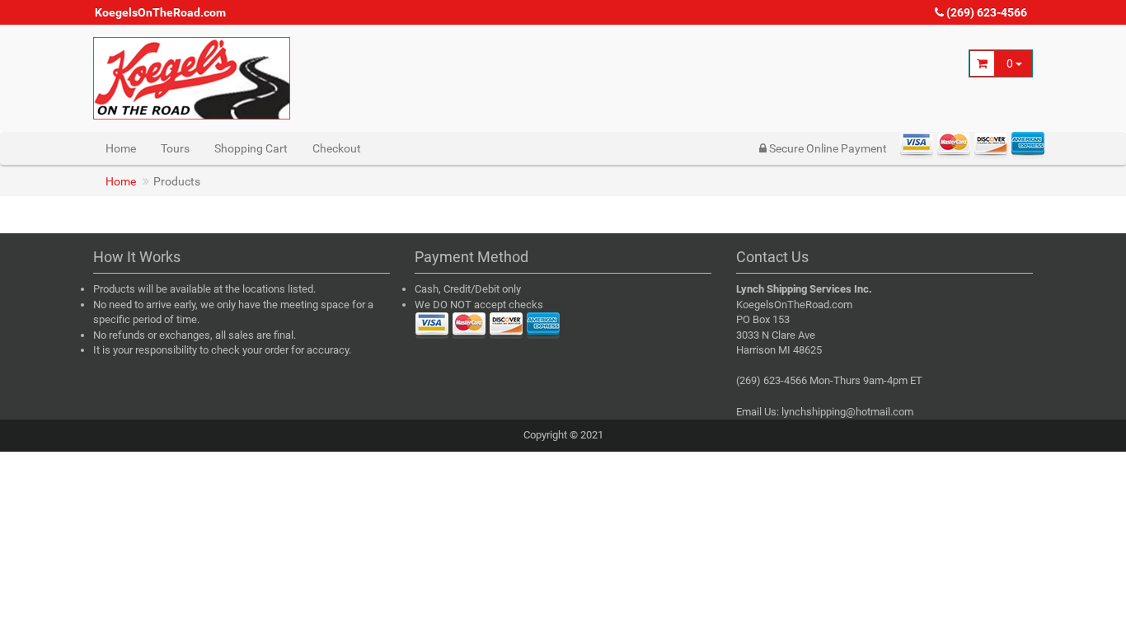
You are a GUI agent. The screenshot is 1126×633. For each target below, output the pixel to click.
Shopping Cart (251, 148)
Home (121, 148)
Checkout (336, 148)
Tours (175, 148)
